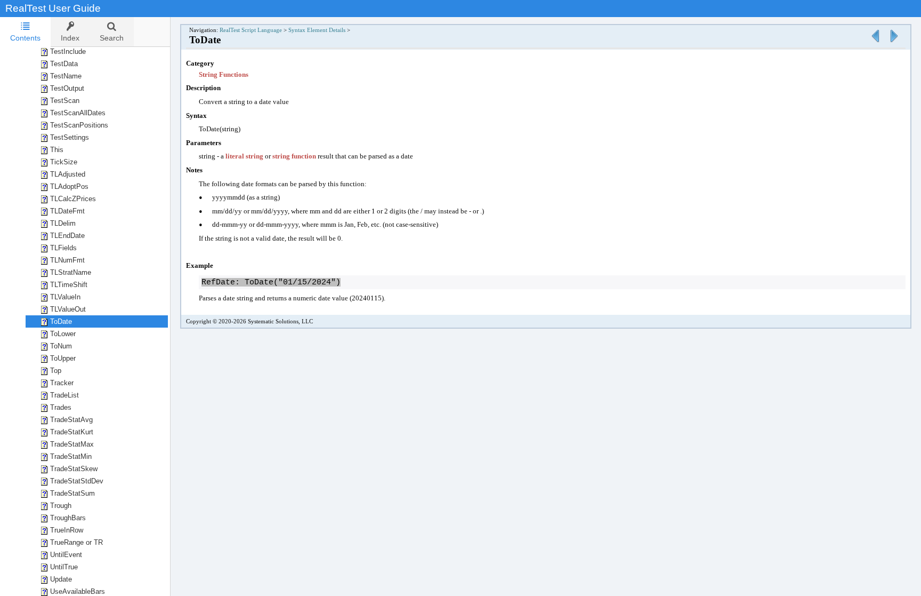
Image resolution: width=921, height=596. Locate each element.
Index (70, 38)
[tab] (25, 32)
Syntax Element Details (316, 30)
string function (294, 156)
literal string (244, 156)
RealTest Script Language (251, 30)
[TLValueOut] (875, 43)
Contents (25, 38)
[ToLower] (893, 43)
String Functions (223, 74)
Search (112, 38)
